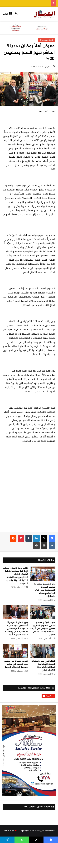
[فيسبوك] (52, 538)
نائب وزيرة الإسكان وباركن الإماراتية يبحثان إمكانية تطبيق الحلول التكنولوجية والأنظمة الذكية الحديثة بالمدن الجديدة (15, 575)
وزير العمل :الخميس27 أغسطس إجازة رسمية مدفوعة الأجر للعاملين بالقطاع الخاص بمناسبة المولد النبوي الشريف (16, 629)
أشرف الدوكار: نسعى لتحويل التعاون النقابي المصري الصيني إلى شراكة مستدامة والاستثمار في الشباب (42, 629)
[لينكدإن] (36, 538)
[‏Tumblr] (28, 538)
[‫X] (44, 538)
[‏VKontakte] (52, 545)
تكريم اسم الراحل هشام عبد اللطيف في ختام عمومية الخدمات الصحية (16, 664)
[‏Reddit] (13, 538)
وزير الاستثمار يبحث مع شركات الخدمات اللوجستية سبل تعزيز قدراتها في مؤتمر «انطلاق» (44, 590)
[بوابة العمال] (44, 14)
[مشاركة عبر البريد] (44, 545)
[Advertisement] (29, 493)
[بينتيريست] (21, 538)
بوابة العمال (8, 831)
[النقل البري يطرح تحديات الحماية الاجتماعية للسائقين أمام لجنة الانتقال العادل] (42, 651)
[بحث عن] (16, 15)
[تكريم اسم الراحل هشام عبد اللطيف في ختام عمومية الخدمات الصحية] (15, 651)
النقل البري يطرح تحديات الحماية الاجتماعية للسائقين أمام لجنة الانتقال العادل (43, 665)
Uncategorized (46, 40)
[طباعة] (36, 545)
